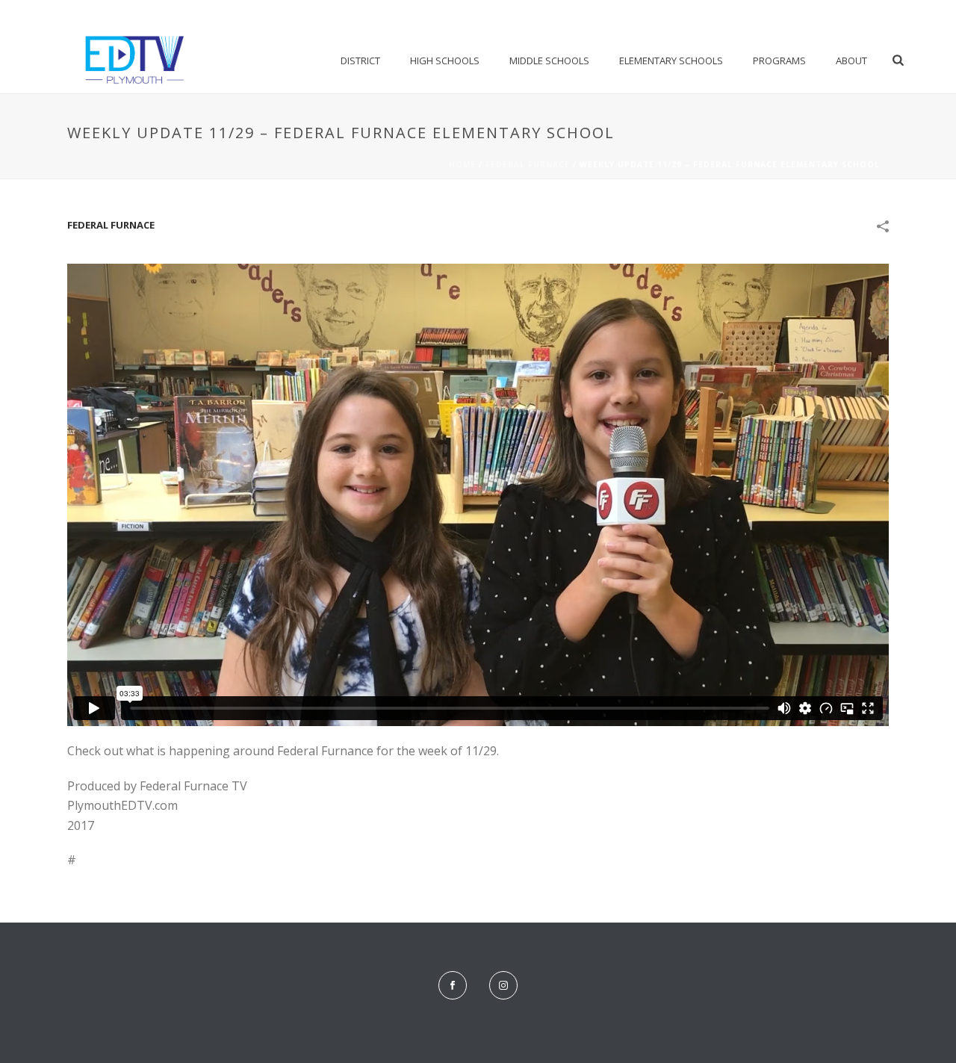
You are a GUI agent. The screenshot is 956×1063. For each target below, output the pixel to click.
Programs (779, 60)
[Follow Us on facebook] (452, 985)
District (360, 60)
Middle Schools (549, 60)
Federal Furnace (527, 164)
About (851, 60)
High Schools (444, 60)
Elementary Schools (671, 60)
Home (462, 164)
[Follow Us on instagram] (503, 985)
